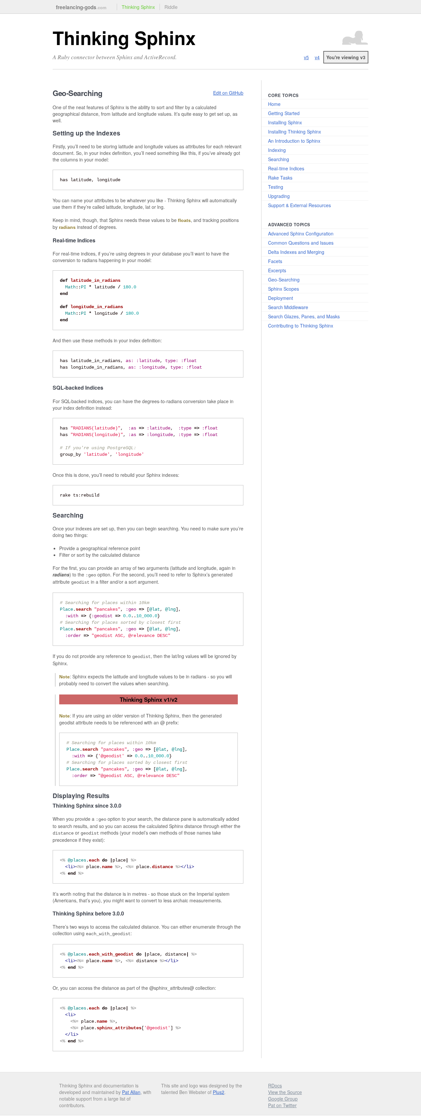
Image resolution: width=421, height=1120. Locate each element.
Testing (275, 186)
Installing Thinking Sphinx (294, 131)
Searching (278, 159)
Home (274, 104)
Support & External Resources (299, 205)
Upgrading (279, 196)
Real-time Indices (286, 168)
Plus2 (218, 1092)
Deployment (280, 298)
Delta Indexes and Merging (296, 252)
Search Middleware (288, 307)
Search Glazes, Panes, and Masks (304, 316)
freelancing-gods (81, 7)
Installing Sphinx (285, 122)
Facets (275, 261)
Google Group (283, 1098)
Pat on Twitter (282, 1105)
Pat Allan (131, 1092)
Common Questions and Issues (301, 242)
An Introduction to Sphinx (294, 140)
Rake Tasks (280, 177)
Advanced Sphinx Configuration (301, 233)
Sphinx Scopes (283, 288)
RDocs (275, 1085)
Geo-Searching (284, 279)
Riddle (171, 7)
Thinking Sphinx (138, 7)
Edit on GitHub (228, 92)
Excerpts (277, 270)
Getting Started (284, 113)
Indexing (277, 150)
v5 (306, 57)
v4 (317, 57)
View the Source (285, 1092)
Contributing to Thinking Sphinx (300, 325)
